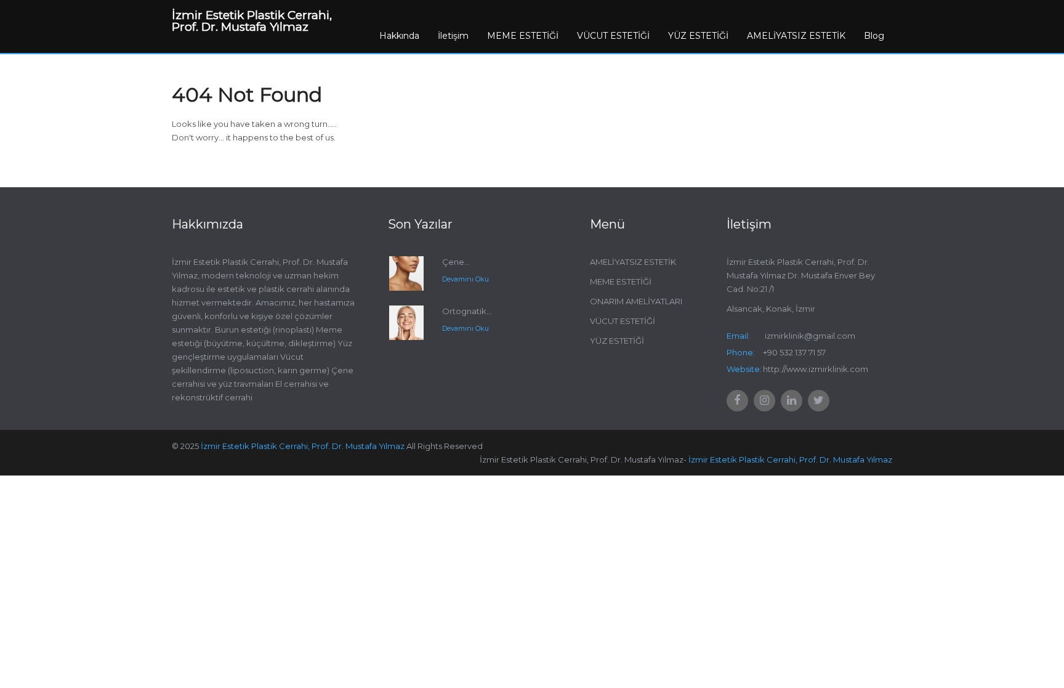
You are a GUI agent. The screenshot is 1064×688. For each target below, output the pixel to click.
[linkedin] (791, 400)
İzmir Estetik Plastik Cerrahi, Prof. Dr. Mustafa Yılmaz (303, 446)
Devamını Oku (465, 279)
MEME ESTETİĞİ (522, 35)
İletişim (453, 35)
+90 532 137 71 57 (794, 352)
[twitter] (818, 400)
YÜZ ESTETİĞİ (698, 35)
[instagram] (764, 400)
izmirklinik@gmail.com (810, 336)
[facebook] (737, 400)
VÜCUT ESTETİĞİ (613, 35)
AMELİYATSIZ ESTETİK (796, 35)
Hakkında (399, 35)
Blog (874, 35)
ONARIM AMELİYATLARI (636, 301)
